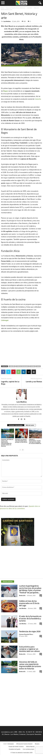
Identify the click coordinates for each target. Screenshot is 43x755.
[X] (8, 372)
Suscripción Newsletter (34, 734)
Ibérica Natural (30, 746)
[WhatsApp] (18, 372)
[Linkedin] (23, 372)
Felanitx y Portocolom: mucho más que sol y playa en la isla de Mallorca (35, 441)
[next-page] (23, 450)
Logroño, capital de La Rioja (10, 382)
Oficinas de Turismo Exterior (24, 744)
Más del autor (30, 425)
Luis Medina (7, 21)
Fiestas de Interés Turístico (16, 746)
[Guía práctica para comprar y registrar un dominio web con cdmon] (9, 652)
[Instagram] (21, 419)
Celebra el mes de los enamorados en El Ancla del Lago (29, 603)
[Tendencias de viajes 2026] (9, 636)
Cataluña (29, 8)
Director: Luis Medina (11, 734)
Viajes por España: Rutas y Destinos (15, 8)
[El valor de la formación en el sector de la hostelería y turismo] (9, 621)
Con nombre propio (28, 749)
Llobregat (4, 320)
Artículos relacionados (15, 425)
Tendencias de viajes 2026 (29, 631)
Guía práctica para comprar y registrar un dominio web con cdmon (29, 649)
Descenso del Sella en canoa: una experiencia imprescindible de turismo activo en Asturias (7, 442)
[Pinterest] (13, 372)
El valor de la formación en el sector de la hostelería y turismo (30, 618)
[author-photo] (21, 394)
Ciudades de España (14, 749)
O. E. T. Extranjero (9, 744)
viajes (38, 366)
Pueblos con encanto (22, 366)
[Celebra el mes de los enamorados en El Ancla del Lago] (9, 606)
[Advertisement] (21, 349)
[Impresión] (34, 372)
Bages (5, 91)
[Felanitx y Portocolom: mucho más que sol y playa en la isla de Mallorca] (35, 433)
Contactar (22, 734)
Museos (37, 744)
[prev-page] (20, 450)
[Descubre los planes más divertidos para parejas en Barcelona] (21, 433)
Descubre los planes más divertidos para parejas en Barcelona (21, 440)
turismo (32, 366)
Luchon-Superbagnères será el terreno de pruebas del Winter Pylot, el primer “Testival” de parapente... (30, 589)
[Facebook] (3, 372)
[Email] (28, 372)
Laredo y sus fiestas (34, 381)
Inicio (2, 8)
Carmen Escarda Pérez (26, 634)
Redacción (22, 595)
